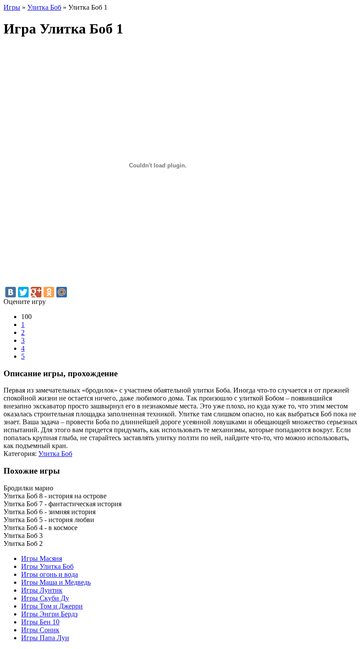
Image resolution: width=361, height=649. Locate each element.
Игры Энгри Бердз (49, 614)
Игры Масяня (41, 558)
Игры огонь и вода (49, 574)
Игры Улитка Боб (47, 566)
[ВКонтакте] (10, 292)
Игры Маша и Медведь (56, 582)
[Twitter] (23, 292)
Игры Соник (40, 630)
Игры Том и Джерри (52, 606)
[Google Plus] (36, 292)
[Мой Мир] (61, 292)
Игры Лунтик (42, 590)
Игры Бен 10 (40, 622)
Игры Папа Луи (45, 638)
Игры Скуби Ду (45, 598)
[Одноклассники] (49, 292)
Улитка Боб (55, 453)
